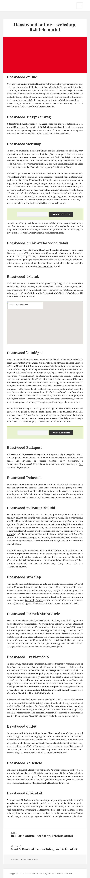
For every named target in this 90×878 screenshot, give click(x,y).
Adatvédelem (57, 873)
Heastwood (33, 859)
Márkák (16, 859)
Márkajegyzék (45, 873)
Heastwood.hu (45, 266)
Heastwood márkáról (50, 250)
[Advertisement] (45, 55)
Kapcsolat (68, 873)
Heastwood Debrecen (66, 497)
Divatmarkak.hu (31, 873)
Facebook (29, 600)
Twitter (39, 600)
